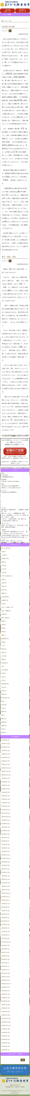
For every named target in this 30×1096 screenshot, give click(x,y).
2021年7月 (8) (5, 952)
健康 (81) (3, 593)
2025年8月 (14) (5, 782)
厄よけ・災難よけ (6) (7, 607)
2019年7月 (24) (5, 1036)
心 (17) (3, 645)
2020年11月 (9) (5, 980)
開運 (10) (3, 725)
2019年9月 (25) (5, 1029)
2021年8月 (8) (5, 949)
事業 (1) (3, 562)
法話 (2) (3, 677)
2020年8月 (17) (5, 990)
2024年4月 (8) (5, 837)
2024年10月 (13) (5, 816)
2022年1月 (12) (5, 931)
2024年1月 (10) (5, 848)
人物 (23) (3, 565)
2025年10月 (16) (5, 775)
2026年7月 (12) (5, 743)
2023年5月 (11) (5, 876)
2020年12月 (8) (5, 976)
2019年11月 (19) (5, 1022)
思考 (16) (3, 649)
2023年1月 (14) (5, 889)
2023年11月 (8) (5, 855)
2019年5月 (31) (5, 1043)
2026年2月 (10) (5, 761)
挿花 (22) (3, 652)
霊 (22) (3, 729)
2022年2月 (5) (5, 928)
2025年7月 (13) (5, 785)
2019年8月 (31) (5, 1032)
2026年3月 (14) (5, 757)
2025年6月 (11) (5, 788)
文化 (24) (3, 656)
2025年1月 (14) (5, 806)
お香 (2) (3, 551)
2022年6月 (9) (5, 914)
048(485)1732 (5, 486)
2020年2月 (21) (5, 1011)
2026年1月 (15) (5, 764)
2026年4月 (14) (5, 754)
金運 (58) (3, 722)
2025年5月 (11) (5, 792)
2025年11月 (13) (5, 771)
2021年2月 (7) (5, 969)
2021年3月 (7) (5, 966)
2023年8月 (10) (5, 865)
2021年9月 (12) (5, 945)
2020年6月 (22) (5, 997)
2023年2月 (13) (5, 886)
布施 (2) (3, 642)
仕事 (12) (3, 586)
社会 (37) (3, 687)
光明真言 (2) (4, 600)
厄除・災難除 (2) (6, 610)
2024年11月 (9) (5, 813)
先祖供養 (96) (5, 596)
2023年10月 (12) (5, 858)
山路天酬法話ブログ (7, 10)
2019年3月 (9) (5, 1050)
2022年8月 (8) (5, 907)
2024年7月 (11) (5, 827)
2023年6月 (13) (5, 872)
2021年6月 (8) (5, 956)
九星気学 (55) (5, 558)
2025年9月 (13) (5, 778)
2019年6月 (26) (5, 1039)
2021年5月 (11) (5, 959)
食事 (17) (3, 732)
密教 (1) (3, 635)
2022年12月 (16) (5, 893)
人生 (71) (3, 569)
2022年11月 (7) (5, 896)
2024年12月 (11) (5, 809)
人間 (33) (3, 572)
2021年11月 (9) (5, 938)
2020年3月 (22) (5, 1008)
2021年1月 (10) (5, 973)
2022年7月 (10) (5, 910)
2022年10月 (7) (5, 900)
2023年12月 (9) (5, 851)
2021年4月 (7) (5, 963)
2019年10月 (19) (5, 1025)
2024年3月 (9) (5, 841)
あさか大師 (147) (6, 548)
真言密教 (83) (5, 683)
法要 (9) (3, 673)
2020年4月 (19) (5, 1004)
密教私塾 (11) (5, 638)
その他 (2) (4, 555)
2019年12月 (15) (5, 1018)
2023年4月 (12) (5, 879)
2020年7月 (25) (5, 994)
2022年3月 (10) (5, 924)
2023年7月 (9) (5, 869)
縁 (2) (2, 701)
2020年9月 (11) (5, 987)
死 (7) (2, 666)
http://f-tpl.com (17, 1093)
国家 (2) (3, 621)
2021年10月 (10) (5, 942)
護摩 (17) (3, 711)
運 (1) (2, 715)
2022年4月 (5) (5, 921)
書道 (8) (3, 659)
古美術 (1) (4, 614)
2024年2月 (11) (5, 844)
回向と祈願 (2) (5, 617)
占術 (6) (3, 603)
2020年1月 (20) (5, 1015)
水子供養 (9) (4, 670)
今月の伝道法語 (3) (6, 576)
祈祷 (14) (3, 690)
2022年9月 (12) (5, 903)
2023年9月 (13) (5, 862)
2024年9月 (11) (5, 820)
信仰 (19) (3, 589)
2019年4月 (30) (5, 1046)
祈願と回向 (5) (5, 697)
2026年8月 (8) (5, 740)
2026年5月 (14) (5, 750)
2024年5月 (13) (5, 834)
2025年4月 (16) (5, 795)
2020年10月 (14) (5, 983)
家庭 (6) (3, 631)
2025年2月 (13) (5, 802)
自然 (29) (3, 704)
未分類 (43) (4, 663)
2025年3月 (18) (5, 799)
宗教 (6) (3, 628)
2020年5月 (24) (5, 1001)
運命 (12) (3, 718)
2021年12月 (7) (5, 935)
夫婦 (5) (3, 624)
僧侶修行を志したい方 (22, 10)
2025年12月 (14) (5, 768)
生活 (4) (3, 680)
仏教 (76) (3, 583)
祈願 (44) (3, 694)
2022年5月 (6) (5, 917)
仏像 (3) (3, 579)
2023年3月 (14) (5, 882)
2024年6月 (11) (5, 830)
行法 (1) (3, 708)
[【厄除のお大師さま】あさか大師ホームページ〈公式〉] (15, 6)
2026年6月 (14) (5, 747)
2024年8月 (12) (5, 823)
